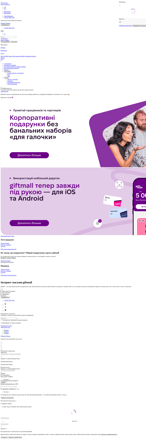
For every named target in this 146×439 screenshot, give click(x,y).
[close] (119, 5)
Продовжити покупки (139, 25)
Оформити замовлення (125, 25)
